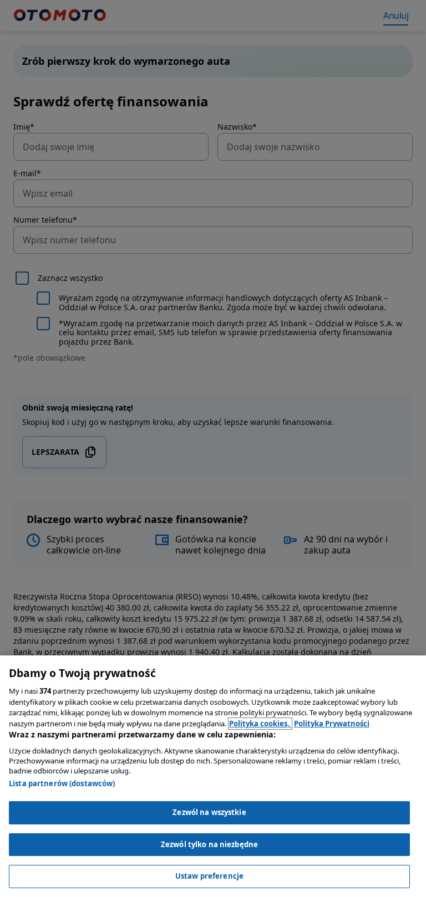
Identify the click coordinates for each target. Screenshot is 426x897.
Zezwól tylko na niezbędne (209, 844)
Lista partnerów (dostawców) (62, 783)
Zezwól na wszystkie (209, 812)
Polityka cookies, (260, 724)
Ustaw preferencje (209, 876)
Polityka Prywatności (331, 724)
